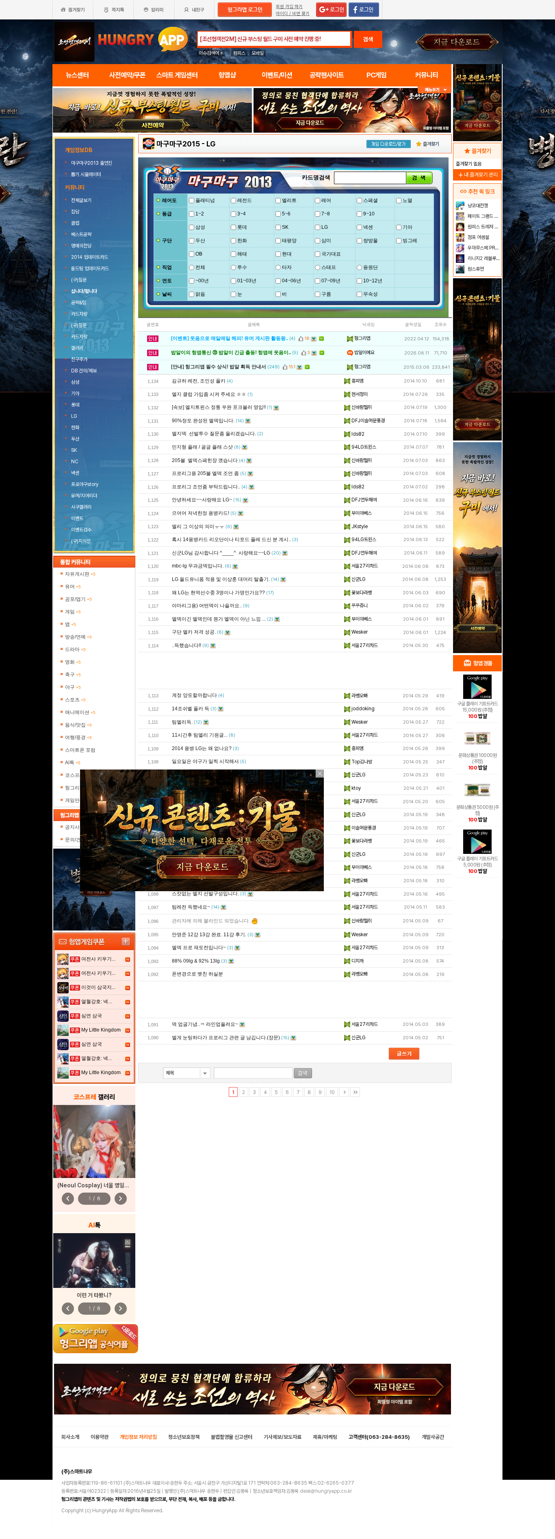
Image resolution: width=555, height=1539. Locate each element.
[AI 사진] (94, 1260)
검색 (368, 39)
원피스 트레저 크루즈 (483, 227)
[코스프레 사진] (94, 1141)
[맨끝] (355, 1092)
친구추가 (79, 359)
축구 (73, 674)
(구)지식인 (81, 541)
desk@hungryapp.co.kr (326, 1491)
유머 (73, 586)
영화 (73, 662)
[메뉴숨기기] (434, 89)
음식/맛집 (78, 725)
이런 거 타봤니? (94, 1295)
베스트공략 (81, 234)
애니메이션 (80, 712)
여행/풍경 (78, 737)
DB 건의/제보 (84, 371)
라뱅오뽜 (359, 696)
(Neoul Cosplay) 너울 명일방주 (95, 1185)
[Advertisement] (152, 155)
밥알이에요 (364, 352)
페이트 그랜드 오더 (483, 216)
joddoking (362, 708)
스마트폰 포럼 (80, 750)
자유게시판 (80, 574)
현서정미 (359, 394)
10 (332, 1092)
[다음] (344, 1092)
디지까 (357, 961)
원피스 (239, 53)
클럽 (75, 223)
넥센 (75, 473)
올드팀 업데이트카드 (90, 268)
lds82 (357, 434)
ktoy (355, 788)
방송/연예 (78, 637)
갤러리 (77, 348)
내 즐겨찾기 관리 (477, 174)
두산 (75, 439)
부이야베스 (361, 513)
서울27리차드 (364, 566)
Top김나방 (361, 762)
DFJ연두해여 (363, 500)
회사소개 (70, 1437)
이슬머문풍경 (363, 828)
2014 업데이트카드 (89, 257)
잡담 (75, 212)
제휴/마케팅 (325, 1437)
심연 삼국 (91, 1016)
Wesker (359, 632)
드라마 (75, 649)
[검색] (419, 178)
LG (74, 416)
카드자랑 (79, 314)
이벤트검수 (81, 530)
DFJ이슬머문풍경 (367, 420)
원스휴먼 (475, 269)
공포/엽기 (78, 599)
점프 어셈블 (477, 237)
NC (74, 461)
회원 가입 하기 (289, 6)
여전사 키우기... (98, 959)
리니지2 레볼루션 (483, 258)
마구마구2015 (178, 144)
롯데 (75, 405)
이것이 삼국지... (98, 987)
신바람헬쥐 (361, 407)
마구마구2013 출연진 (92, 163)
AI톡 (72, 762)
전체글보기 (81, 200)
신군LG (358, 579)
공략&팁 (78, 302)
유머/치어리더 (84, 496)
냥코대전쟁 (477, 205)
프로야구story (84, 484)
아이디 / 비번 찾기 (293, 13)
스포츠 (75, 700)
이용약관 (99, 1437)
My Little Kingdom (101, 1030)
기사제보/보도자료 (282, 1437)
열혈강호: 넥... (96, 1001)
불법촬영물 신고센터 (231, 1437)
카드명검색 (316, 177)
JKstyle (359, 526)
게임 (73, 612)
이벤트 (77, 518)
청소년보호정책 (183, 1437)
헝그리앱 (362, 338)
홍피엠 (357, 381)
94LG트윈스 (363, 447)
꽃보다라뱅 (361, 592)
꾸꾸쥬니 (359, 605)
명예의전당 (81, 246)
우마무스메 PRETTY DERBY (483, 248)
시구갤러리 (81, 507)
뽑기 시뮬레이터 (86, 174)
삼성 (75, 382)
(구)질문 (79, 280)
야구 (73, 687)
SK (74, 450)
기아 (75, 393)
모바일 (257, 53)
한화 (75, 427)
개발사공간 (433, 1437)
